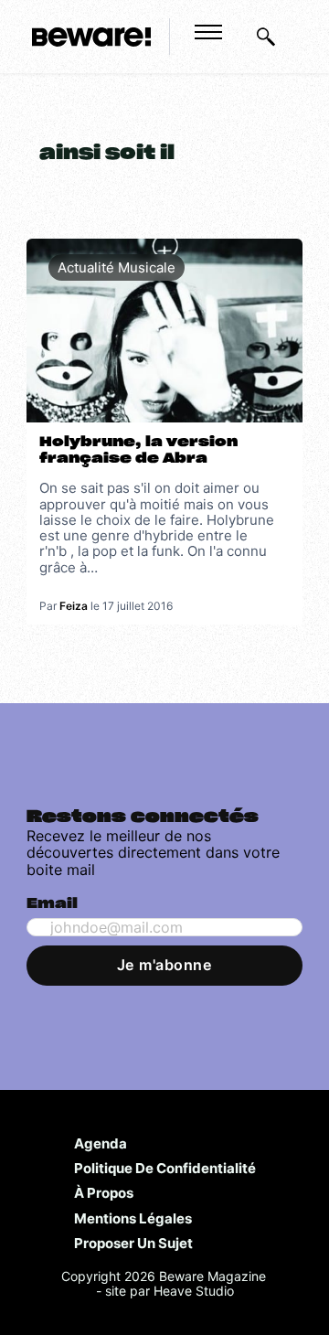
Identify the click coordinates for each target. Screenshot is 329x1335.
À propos (103, 1192)
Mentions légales (133, 1218)
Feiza (73, 606)
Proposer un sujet (133, 1242)
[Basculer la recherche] (266, 36)
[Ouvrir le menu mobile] (208, 32)
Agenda (100, 1143)
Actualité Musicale (116, 267)
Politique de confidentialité (165, 1167)
